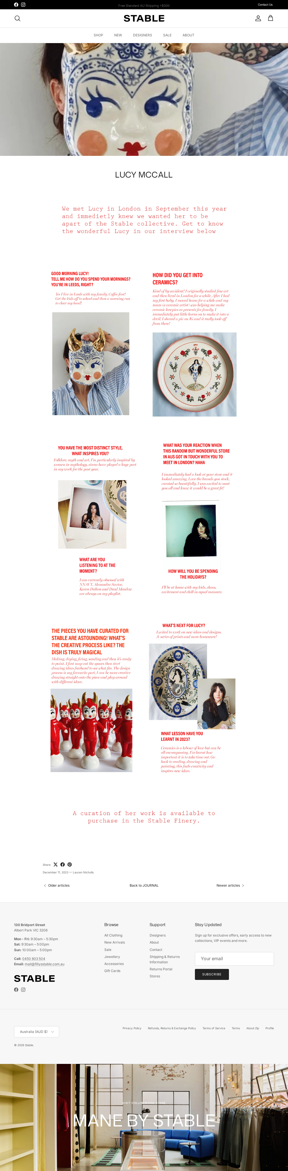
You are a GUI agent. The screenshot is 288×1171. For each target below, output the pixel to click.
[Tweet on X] (55, 864)
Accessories (114, 964)
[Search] (17, 18)
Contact (156, 950)
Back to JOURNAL (144, 885)
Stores (155, 976)
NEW (118, 35)
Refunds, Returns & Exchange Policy (172, 1028)
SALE (167, 35)
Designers (158, 935)
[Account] (257, 18)
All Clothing (113, 935)
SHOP (98, 35)
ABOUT (188, 35)
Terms (236, 1028)
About (154, 942)
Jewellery (112, 957)
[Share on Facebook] (62, 864)
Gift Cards (112, 971)
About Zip (252, 1028)
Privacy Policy (132, 1028)
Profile (270, 1028)
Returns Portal (161, 969)
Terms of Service (213, 1028)
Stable (29, 1045)
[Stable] (144, 18)
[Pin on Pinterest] (70, 864)
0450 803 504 (33, 959)
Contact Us (265, 4)
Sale (107, 950)
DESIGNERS (142, 35)
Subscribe (212, 974)
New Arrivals (114, 942)
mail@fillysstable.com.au (44, 964)
